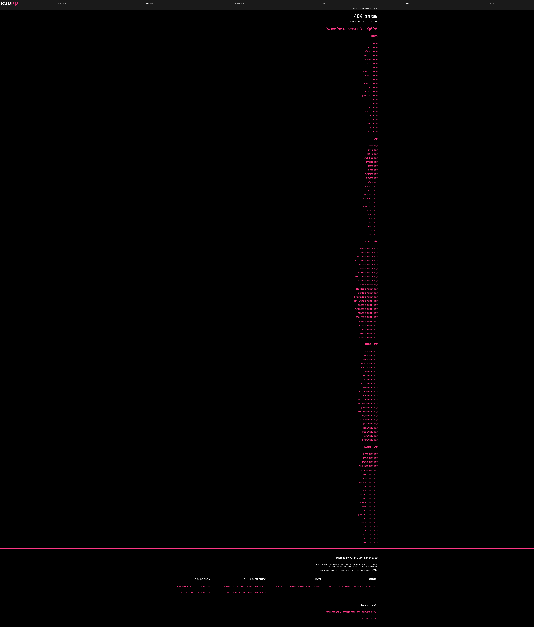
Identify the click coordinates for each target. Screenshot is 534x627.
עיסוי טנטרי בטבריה (369, 431)
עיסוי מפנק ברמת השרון (368, 514)
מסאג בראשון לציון (370, 95)
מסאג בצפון (373, 115)
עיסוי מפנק (62, 3)
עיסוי (325, 3)
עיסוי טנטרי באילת (370, 355)
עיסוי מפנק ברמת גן (370, 510)
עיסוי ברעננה (372, 210)
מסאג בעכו (373, 127)
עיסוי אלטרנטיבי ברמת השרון (366, 309)
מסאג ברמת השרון (370, 103)
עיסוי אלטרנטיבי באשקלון (367, 256)
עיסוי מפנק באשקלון (369, 462)
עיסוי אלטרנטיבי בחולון (368, 284)
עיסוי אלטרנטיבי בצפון (368, 321)
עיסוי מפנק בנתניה (370, 498)
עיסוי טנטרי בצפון (370, 423)
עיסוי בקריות (373, 234)
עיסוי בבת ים (373, 170)
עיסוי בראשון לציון (370, 198)
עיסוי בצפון (373, 218)
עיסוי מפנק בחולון (370, 490)
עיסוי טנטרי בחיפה (370, 427)
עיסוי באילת (373, 149)
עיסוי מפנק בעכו (371, 538)
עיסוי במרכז (373, 166)
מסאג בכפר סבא (371, 83)
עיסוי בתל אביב (371, 214)
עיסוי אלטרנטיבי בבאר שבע (366, 260)
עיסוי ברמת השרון (370, 206)
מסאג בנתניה (372, 87)
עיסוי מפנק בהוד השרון (368, 482)
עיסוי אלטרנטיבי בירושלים (367, 264)
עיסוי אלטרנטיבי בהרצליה (367, 280)
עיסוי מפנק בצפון (371, 526)
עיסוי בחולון (373, 182)
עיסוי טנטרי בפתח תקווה (367, 399)
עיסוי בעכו (373, 230)
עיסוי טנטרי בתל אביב (369, 419)
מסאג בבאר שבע (371, 55)
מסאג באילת (372, 47)
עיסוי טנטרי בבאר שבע (368, 363)
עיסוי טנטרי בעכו (371, 435)
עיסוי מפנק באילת (370, 458)
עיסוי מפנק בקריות (370, 542)
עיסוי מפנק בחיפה (370, 530)
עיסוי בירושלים (372, 162)
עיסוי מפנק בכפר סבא (369, 494)
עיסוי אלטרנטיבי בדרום (368, 248)
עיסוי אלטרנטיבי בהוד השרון (366, 276)
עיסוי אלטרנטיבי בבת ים (368, 272)
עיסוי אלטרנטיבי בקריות (368, 337)
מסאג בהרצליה (371, 75)
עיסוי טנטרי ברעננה (370, 415)
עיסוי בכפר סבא (371, 186)
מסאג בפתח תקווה (370, 91)
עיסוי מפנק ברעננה (370, 518)
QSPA (492, 3)
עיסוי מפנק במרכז (370, 474)
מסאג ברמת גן (372, 99)
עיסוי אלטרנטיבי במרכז (368, 268)
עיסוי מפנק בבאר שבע (368, 466)
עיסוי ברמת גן (372, 202)
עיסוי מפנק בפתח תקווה (368, 502)
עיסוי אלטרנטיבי (238, 3)
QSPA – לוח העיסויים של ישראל (352, 29)
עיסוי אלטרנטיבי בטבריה (368, 329)
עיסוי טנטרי (149, 3)
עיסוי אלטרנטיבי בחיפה (368, 325)
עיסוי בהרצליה (372, 178)
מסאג (408, 3)
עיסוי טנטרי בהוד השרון (368, 379)
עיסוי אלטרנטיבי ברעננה (368, 313)
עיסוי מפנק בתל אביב (369, 522)
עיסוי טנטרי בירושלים (369, 367)
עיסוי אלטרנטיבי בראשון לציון (366, 301)
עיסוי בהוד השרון (371, 174)
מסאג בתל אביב (371, 111)
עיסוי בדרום (373, 145)
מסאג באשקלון (371, 51)
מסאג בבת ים (372, 67)
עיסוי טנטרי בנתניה (370, 395)
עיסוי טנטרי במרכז (370, 371)
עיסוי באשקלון (372, 153)
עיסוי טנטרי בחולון (370, 387)
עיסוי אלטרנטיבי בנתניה (368, 292)
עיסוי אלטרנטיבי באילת (368, 252)
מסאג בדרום (373, 43)
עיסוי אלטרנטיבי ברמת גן (367, 305)
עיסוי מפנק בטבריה (370, 534)
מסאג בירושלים (371, 59)
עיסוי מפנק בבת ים (370, 478)
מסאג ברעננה (372, 107)
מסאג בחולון (372, 79)
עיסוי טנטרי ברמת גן (369, 407)
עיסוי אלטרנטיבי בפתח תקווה (366, 297)
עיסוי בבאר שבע (371, 158)
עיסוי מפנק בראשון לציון (368, 506)
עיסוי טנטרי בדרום (370, 351)
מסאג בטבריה (372, 123)
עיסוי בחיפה (373, 222)
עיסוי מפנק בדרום (370, 454)
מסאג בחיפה (372, 119)
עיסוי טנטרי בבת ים (370, 375)
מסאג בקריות (372, 131)
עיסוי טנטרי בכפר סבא (368, 391)
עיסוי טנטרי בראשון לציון (368, 403)
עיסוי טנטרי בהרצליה (369, 383)
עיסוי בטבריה (372, 226)
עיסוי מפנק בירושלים (369, 470)
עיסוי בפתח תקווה (370, 194)
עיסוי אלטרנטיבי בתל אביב (367, 317)
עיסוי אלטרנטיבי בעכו (369, 333)
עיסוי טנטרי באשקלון (369, 359)
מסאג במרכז (372, 63)
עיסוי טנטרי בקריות (370, 440)
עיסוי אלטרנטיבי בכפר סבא (366, 288)
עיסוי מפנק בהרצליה (369, 486)
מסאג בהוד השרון (370, 71)
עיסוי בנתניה (373, 190)
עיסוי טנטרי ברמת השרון (368, 411)
